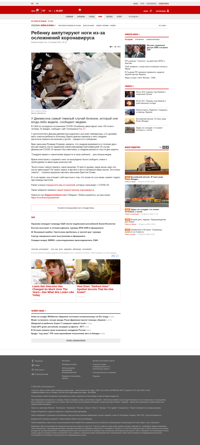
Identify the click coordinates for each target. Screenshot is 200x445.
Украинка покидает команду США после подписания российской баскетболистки (73, 224)
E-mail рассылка (41, 374)
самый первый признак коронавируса (75, 190)
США (56, 249)
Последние (129, 39)
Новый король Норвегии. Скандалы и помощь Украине (151, 111)
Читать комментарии (76, 340)
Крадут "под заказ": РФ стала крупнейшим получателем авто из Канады (68, 333)
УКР (37, 3)
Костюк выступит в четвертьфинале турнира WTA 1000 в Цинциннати (67, 228)
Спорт (119, 16)
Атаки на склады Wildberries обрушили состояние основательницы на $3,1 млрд (72, 317)
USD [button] (50, 11)
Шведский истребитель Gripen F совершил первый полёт (61, 323)
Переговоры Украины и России (69, 25)
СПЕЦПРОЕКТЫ (164, 3)
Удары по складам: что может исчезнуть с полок (149, 129)
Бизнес (109, 16)
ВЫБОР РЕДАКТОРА (132, 147)
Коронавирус (44, 249)
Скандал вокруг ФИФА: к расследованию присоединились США (64, 240)
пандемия (67, 249)
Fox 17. (82, 129)
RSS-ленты (39, 370)
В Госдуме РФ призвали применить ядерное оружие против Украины (144, 73)
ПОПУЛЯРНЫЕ (151, 3)
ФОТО (142, 3)
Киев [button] (33, 11)
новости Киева (88, 25)
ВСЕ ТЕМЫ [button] (162, 25)
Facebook (39, 361)
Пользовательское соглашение (104, 372)
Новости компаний (132, 214)
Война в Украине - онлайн (106, 25)
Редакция (96, 376)
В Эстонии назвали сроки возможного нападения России (61, 330)
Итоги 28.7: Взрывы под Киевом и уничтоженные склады (151, 102)
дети (61, 249)
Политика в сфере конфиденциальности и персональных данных (101, 367)
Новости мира (131, 34)
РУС (32, 3)
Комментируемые (153, 39)
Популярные (139, 39)
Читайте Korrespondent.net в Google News (76, 208)
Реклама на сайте (69, 364)
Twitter (37, 365)
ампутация (77, 249)
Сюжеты (128, 86)
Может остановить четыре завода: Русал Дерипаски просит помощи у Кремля (71, 320)
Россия (50, 21)
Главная (69, 16)
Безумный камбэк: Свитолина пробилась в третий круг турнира (67, 232)
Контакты (66, 361)
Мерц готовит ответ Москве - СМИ (140, 78)
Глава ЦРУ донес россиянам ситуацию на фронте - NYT (60, 327)
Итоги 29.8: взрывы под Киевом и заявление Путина (151, 93)
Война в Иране (78, 25)
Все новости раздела (39, 21)
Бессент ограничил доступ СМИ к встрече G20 (157, 47)
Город (91, 16)
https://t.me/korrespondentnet (45, 197)
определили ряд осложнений (60, 185)
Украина (81, 16)
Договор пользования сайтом (103, 361)
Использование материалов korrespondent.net (69, 370)
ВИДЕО (135, 3)
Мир (100, 16)
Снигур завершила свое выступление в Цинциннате (58, 236)
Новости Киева (130, 224)
